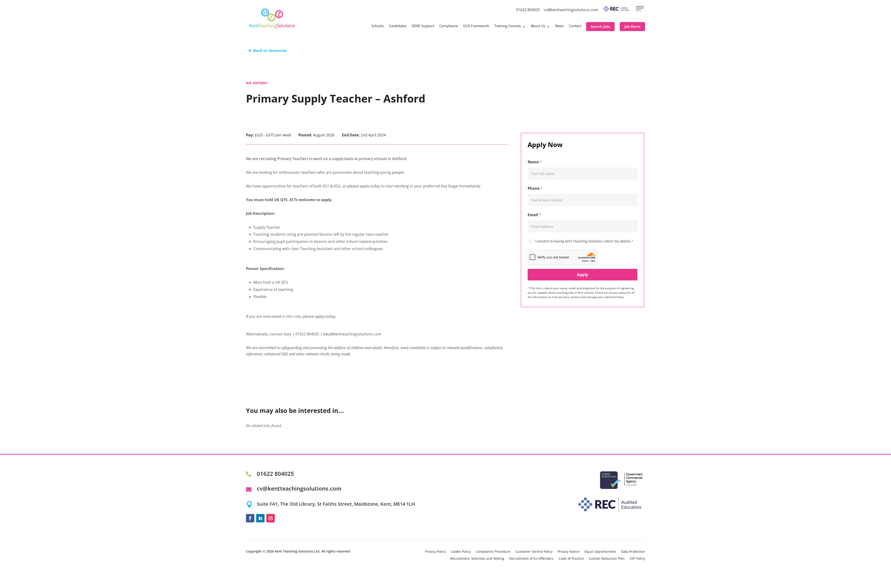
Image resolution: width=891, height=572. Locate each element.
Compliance (448, 26)
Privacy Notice (568, 552)
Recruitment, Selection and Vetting (477, 559)
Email (534, 215)
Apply (582, 274)
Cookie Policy (461, 552)
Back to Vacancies (270, 50)
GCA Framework (476, 26)
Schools (377, 26)
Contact (575, 26)
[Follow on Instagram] (270, 518)
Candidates (398, 26)
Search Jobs (600, 26)
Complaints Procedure (493, 552)
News (559, 26)
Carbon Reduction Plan (607, 559)
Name (535, 162)
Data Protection (633, 552)
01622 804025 (528, 9)
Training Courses (507, 26)
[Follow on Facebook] (250, 518)
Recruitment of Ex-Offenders (531, 559)
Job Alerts (632, 26)
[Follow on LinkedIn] (260, 518)
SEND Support (423, 26)
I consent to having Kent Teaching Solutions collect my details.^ (584, 241)
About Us (538, 26)
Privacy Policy (435, 552)
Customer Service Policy (534, 552)
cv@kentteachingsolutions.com (571, 9)
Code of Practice (571, 559)
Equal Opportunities (600, 552)
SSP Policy (637, 559)
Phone (535, 188)
